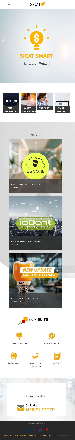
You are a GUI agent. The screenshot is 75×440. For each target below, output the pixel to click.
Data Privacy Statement (17, 435)
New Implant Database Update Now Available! (27, 299)
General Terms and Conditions (38, 435)
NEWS (36, 134)
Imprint (5, 435)
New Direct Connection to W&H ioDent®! (25, 242)
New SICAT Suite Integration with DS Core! (26, 184)
